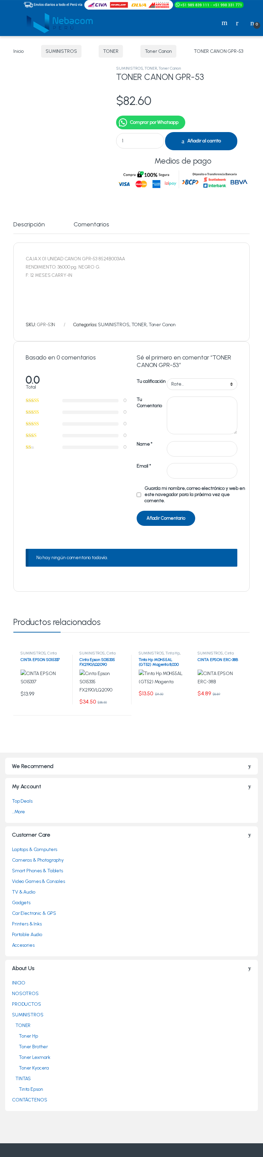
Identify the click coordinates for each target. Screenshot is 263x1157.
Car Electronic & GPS (34, 913)
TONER (110, 51)
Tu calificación (151, 381)
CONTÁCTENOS (29, 1100)
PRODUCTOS (26, 1004)
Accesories (23, 945)
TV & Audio (23, 892)
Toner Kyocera (34, 1068)
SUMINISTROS (61, 51)
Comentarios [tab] (91, 224)
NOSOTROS (25, 993)
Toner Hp (28, 1036)
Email (144, 466)
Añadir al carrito (204, 141)
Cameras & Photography (38, 860)
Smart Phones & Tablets (37, 871)
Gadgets (21, 903)
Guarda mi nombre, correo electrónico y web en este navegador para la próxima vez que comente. (195, 494)
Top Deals (22, 801)
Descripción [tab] (29, 224)
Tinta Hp (172, 653)
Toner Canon (158, 51)
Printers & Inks (27, 924)
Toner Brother (33, 1047)
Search (225, 22)
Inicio (18, 51)
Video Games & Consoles (38, 881)
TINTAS (23, 1079)
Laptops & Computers (34, 849)
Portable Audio (27, 934)
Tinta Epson (31, 1089)
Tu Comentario (149, 403)
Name (144, 444)
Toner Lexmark (34, 1057)
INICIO (18, 983)
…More (18, 812)
